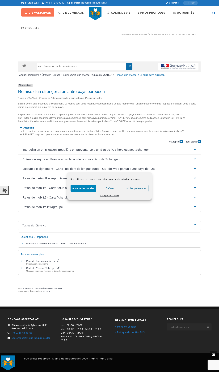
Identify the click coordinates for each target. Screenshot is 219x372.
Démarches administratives (164, 34)
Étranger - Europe (51, 75)
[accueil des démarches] (24, 66)
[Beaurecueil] (95, 13)
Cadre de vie (120, 13)
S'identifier (174, 2)
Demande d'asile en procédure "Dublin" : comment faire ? (56, 243)
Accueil (126, 34)
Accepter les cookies (83, 188)
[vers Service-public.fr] (178, 66)
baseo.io (46, 291)
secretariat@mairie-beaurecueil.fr (89, 2)
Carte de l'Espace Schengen (41, 268)
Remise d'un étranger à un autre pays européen (139, 75)
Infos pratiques (152, 13)
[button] (109, 150)
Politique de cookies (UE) (131, 332)
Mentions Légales (126, 326)
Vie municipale (40, 13)
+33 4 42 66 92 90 (55, 2)
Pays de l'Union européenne (41, 261)
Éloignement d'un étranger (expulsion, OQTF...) (88, 75)
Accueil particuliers (29, 75)
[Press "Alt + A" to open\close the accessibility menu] (4, 190)
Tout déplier (192, 141)
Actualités (185, 13)
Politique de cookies (109, 195)
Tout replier (174, 141)
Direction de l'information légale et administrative (41, 288)
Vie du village (73, 13)
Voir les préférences (136, 188)
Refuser (110, 188)
